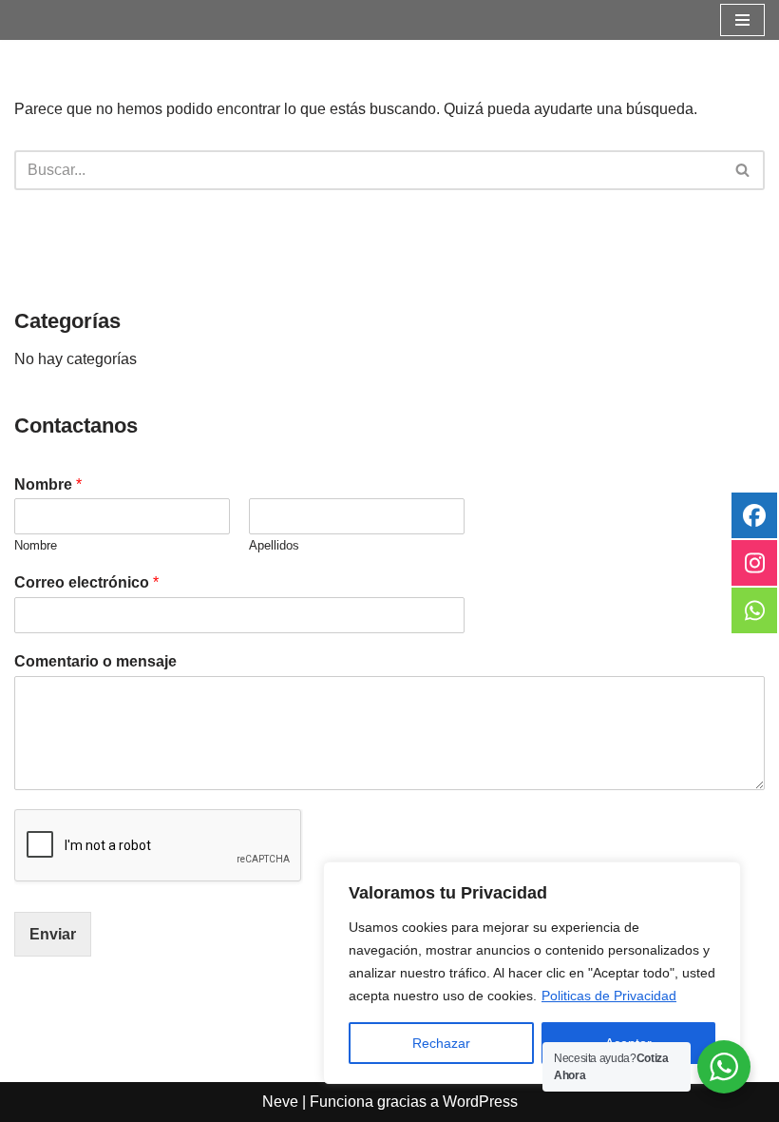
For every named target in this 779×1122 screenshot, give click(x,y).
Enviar (52, 934)
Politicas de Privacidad (609, 995)
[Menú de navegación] (742, 20)
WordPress (480, 1101)
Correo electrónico (86, 582)
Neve (280, 1101)
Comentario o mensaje (95, 661)
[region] (532, 972)
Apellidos (274, 545)
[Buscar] (743, 170)
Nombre (48, 484)
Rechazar (441, 1043)
